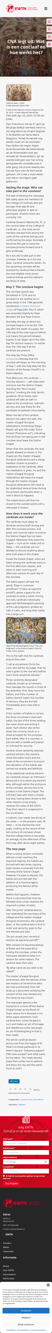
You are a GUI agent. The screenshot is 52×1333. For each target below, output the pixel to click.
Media (6, 1247)
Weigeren (26, 1317)
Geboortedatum (10, 1157)
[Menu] (46, 8)
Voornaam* (8, 1139)
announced (12, 358)
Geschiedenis (9, 1274)
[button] (48, 1285)
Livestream (8, 1251)
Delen (15, 1081)
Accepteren (26, 1310)
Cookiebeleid (11, 1330)
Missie (6, 1266)
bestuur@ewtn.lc (17, 1229)
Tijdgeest (22, 1104)
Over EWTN (8, 1270)
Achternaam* (9, 1148)
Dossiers (7, 1243)
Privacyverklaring (23, 1330)
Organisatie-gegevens (38, 1330)
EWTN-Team (8, 1278)
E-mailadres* (8, 1167)
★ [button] (10, 1088)
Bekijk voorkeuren (26, 1324)
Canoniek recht (26, 1099)
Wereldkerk (38, 1099)
